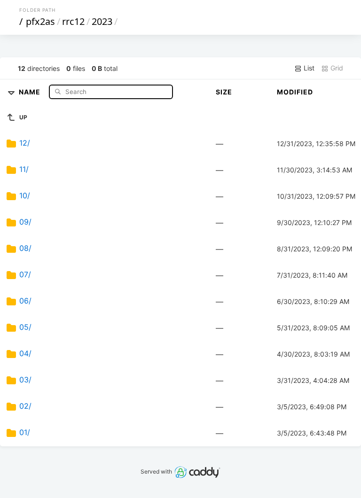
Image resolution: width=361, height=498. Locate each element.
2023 (102, 21)
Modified (295, 92)
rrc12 (73, 21)
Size (224, 92)
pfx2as (40, 21)
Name (30, 91)
